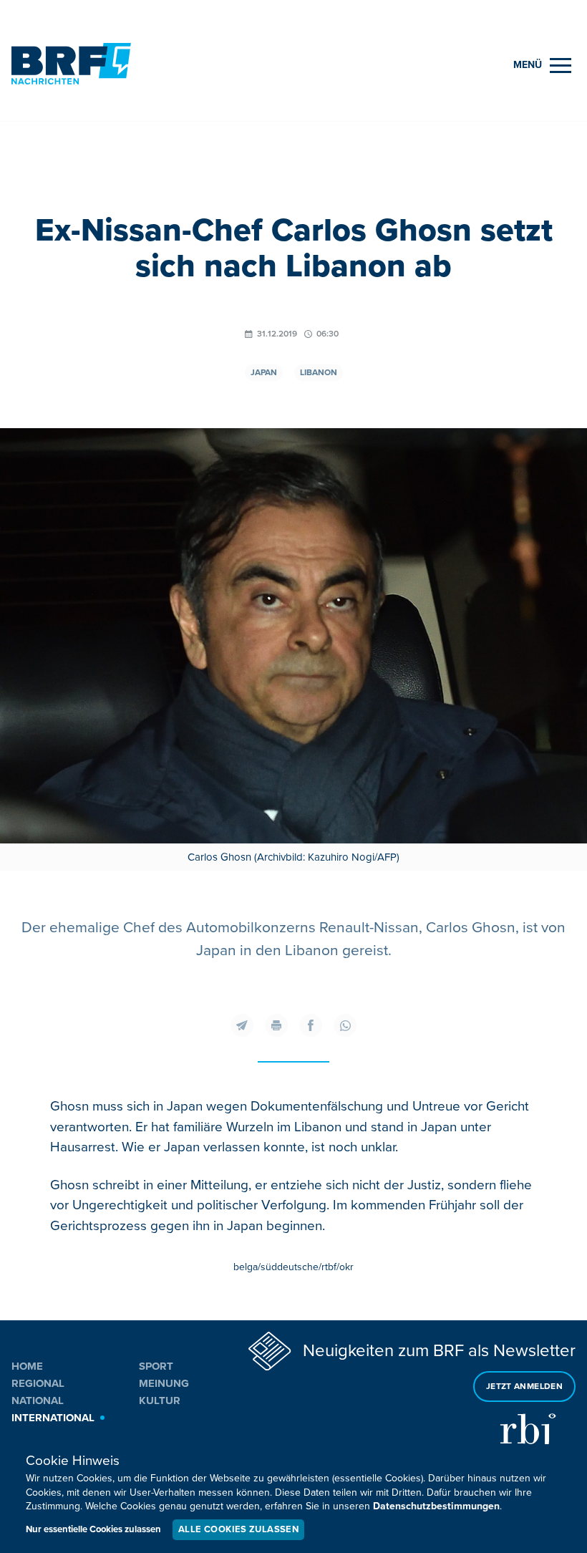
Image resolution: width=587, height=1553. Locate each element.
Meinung (164, 1383)
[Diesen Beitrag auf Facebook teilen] (310, 1025)
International (52, 1417)
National (37, 1400)
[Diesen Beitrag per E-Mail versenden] (242, 1025)
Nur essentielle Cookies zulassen (93, 1529)
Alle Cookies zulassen (238, 1529)
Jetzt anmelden (524, 1386)
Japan (264, 372)
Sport (156, 1366)
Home (27, 1366)
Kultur (159, 1400)
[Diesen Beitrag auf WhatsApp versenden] (345, 1025)
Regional (37, 1383)
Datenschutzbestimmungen (436, 1506)
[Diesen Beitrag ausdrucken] (276, 1025)
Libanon (318, 372)
